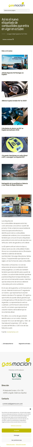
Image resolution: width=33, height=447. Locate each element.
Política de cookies (10, 444)
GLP (23, 34)
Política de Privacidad (21, 444)
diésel (13, 34)
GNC (26, 34)
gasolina (18, 34)
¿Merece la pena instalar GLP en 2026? (14, 101)
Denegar (16, 435)
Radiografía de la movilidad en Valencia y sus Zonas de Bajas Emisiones (15, 184)
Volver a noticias (7, 39)
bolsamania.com (12, 332)
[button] (30, 409)
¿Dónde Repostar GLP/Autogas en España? (13, 74)
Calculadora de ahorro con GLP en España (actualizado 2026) (12, 129)
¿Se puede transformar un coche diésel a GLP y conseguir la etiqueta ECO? (14, 156)
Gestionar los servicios (16, 425)
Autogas (9, 34)
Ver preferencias (16, 440)
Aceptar (16, 430)
